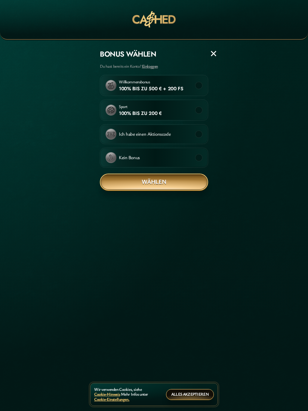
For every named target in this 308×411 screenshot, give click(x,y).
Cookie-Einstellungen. (111, 399)
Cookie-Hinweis (107, 394)
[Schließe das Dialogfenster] (213, 53)
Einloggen (150, 66)
